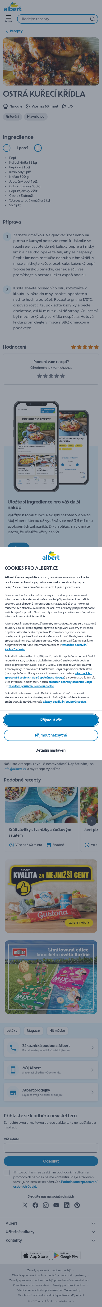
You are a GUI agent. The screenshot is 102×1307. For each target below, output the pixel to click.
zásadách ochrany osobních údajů (70, 681)
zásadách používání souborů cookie (31, 686)
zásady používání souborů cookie (64, 701)
